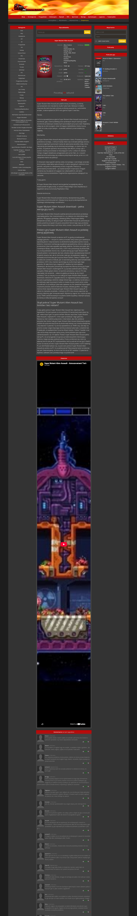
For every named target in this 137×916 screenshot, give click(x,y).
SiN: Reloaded (110, 157)
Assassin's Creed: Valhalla (110, 122)
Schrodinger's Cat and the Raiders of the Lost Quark (21, 173)
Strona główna (52, 20)
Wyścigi (83, 17)
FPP (22, 39)
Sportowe (75, 17)
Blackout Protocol (21, 139)
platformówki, (68, 49)
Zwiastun (64, 358)
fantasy (22, 50)
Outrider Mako (22, 170)
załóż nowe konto (103, 41)
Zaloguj (122, 41)
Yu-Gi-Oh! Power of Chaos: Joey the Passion (21, 158)
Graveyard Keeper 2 (111, 147)
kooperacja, (67, 57)
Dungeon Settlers (110, 168)
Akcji (22, 33)
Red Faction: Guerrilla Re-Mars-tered (21, 115)
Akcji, (65, 45)
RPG (68, 17)
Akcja (23, 17)
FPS (22, 87)
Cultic (104, 105)
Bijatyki (61, 17)
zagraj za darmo (21, 101)
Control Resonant (110, 163)
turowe (22, 67)
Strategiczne (32, 17)
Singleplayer (22, 78)
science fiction (22, 53)
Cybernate (88, 76)
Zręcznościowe (22, 61)
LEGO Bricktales (107, 86)
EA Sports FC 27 (110, 151)
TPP (22, 47)
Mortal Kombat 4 (21, 144)
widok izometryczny (21, 84)
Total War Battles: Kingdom (22, 141)
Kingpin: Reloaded (22, 117)
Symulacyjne (92, 17)
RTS (22, 73)
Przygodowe (43, 17)
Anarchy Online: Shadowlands (22, 130)
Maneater (21, 164)
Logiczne (102, 17)
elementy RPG (21, 103)
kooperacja (22, 58)
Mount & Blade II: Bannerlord (111, 58)
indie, (70, 53)
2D (21, 42)
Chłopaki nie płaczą (22, 136)
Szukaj (87, 32)
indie (21, 30)
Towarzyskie (111, 17)
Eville (104, 113)
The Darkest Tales (108, 95)
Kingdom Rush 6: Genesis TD (110, 161)
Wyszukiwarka (63, 20)
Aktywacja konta (73, 20)
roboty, (66, 51)
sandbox (21, 112)
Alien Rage (22, 133)
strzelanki (21, 64)
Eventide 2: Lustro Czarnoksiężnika (22, 167)
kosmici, (66, 59)
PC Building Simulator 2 (110, 69)
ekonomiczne (21, 75)
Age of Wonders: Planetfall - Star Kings (22, 147)
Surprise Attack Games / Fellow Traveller (87, 83)
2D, (74, 49)
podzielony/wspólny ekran (22, 109)
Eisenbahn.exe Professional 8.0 (22, 125)
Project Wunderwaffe (109, 78)
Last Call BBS (21, 154)
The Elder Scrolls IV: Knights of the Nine (22, 127)
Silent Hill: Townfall (110, 159)
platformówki (21, 92)
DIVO (21, 162)
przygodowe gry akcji (21, 81)
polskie (22, 95)
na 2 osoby (22, 89)
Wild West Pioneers (110, 149)
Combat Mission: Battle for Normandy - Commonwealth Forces (21, 121)
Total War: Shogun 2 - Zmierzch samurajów (22, 151)
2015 (69, 79)
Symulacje (21, 70)
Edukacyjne (53, 17)
